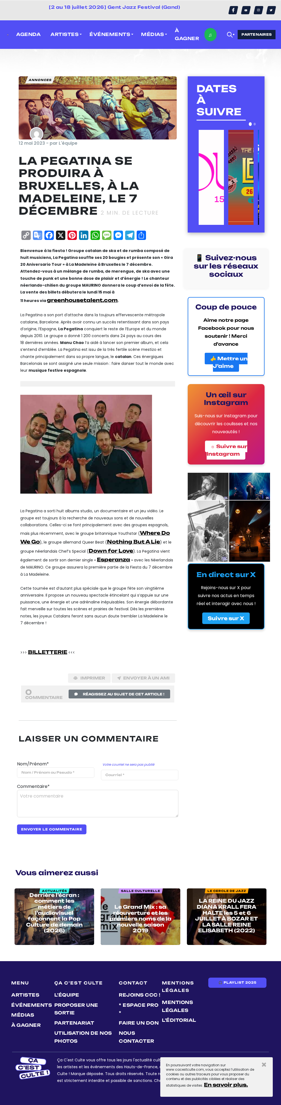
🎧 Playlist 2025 (237, 982)
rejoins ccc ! (140, 995)
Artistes (25, 995)
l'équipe (66, 995)
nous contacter (136, 1037)
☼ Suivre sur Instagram (227, 450)
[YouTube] (246, 10)
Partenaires (256, 34)
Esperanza (113, 559)
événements (31, 1005)
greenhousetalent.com (82, 300)
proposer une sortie (76, 1009)
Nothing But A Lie (133, 542)
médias (22, 1015)
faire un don (139, 1023)
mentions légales (177, 1006)
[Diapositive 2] (255, 124)
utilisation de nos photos (83, 1037)
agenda (28, 34)
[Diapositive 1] (250, 124)
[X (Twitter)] (271, 10)
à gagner (187, 34)
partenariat (74, 1023)
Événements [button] (109, 34)
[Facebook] (233, 10)
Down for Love (111, 551)
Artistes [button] (64, 34)
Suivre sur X (226, 618)
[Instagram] (258, 10)
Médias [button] (152, 34)
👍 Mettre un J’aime (229, 362)
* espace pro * (138, 1009)
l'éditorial (179, 1020)
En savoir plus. (226, 1085)
